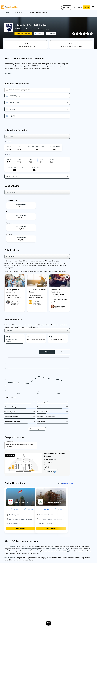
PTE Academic (55, 146)
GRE (31, 159)
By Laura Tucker (60, 306)
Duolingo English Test (36, 146)
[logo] (9, 7)
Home (6, 13)
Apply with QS (67, 8)
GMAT (20, 159)
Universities (18, 13)
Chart (47, 352)
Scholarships (10, 257)
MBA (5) (12, 109)
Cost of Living (11, 192)
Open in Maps (50, 471)
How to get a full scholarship (12, 291)
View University (21, 528)
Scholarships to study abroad (37, 291)
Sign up (86, 7)
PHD (12, 116)
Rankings (9, 331)
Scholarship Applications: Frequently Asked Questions (57, 293)
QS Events (57, 551)
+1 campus (47, 29)
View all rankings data (36, 429)
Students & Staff (11, 176)
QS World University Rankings (28, 549)
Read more (8, 73)
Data (62, 352)
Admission (9, 136)
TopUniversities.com (11, 546)
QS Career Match (10, 558)
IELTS (9, 146)
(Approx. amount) (21, 204)
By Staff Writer (37, 302)
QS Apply (67, 551)
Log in (80, 7)
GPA (41, 159)
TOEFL (19, 146)
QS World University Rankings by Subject (56, 549)
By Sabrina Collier (16, 302)
